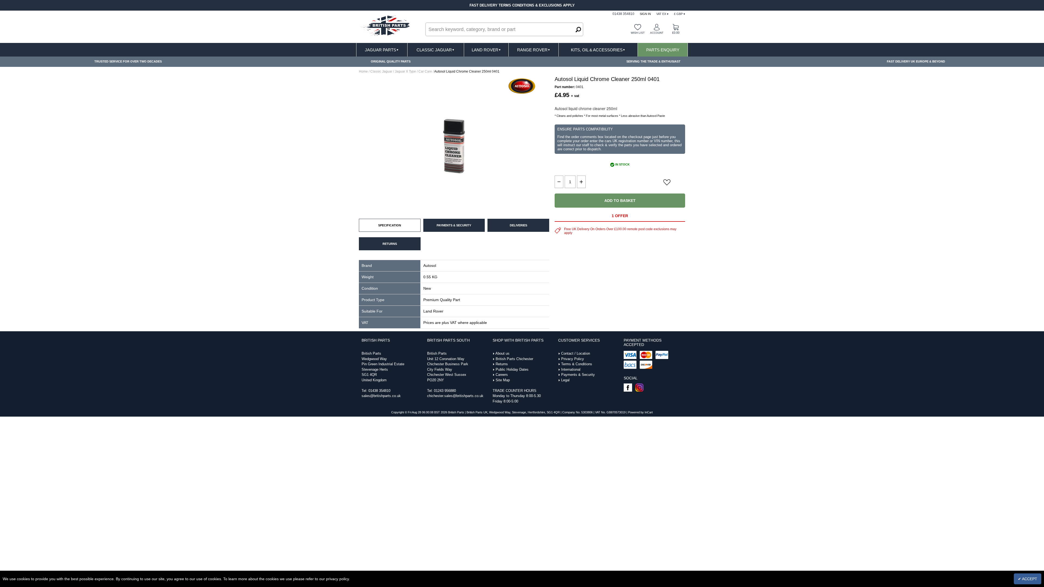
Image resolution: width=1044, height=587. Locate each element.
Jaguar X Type (405, 71)
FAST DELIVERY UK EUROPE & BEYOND (916, 61)
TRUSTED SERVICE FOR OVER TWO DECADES (128, 61)
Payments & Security (578, 375)
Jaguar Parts (382, 50)
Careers (502, 375)
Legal (565, 380)
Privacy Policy (572, 359)
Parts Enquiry (662, 50)
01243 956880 (445, 391)
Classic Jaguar (436, 50)
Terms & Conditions (576, 364)
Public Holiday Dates (512, 369)
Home (363, 71)
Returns (502, 364)
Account (656, 32)
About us (502, 353)
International (570, 369)
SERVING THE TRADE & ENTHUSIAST (653, 61)
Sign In (645, 13)
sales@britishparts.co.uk (381, 396)
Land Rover (486, 50)
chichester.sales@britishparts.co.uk (455, 396)
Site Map (503, 380)
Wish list (638, 32)
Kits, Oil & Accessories (598, 50)
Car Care (425, 71)
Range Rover (533, 50)
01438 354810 (379, 391)
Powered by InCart (640, 412)
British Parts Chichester (514, 359)
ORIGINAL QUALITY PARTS (391, 61)
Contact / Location (575, 353)
